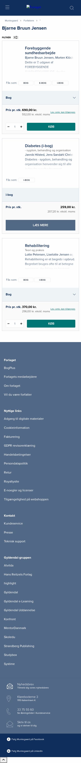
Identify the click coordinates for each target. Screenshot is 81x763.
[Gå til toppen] (3, 760)
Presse (8, 532)
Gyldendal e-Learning (18, 601)
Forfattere (29, 20)
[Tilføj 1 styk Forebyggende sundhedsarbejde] (21, 126)
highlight (10, 583)
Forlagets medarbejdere (20, 377)
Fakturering (12, 437)
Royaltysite (11, 481)
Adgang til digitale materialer (24, 419)
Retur (7, 472)
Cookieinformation (16, 428)
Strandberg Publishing (19, 646)
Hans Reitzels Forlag (18, 574)
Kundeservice (13, 523)
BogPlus (9, 368)
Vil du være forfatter (18, 395)
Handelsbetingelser (17, 455)
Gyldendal (11, 592)
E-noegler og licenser (18, 490)
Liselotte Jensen (58, 255)
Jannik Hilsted (34, 155)
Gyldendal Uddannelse (19, 610)
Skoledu (9, 637)
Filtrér (6, 37)
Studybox (10, 655)
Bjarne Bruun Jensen (39, 58)
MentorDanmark (15, 628)
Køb (51, 127)
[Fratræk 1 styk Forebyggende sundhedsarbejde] (8, 126)
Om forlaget (12, 386)
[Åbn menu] (7, 7)
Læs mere (47, 226)
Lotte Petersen (35, 255)
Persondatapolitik (16, 463)
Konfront (10, 619)
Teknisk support (14, 541)
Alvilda (8, 565)
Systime (9, 664)
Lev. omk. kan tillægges (63, 112)
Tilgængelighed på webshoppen (26, 499)
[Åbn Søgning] (71, 8)
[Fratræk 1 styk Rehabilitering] (8, 323)
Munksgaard (11, 20)
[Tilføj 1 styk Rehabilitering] (21, 323)
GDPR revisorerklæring (19, 446)
